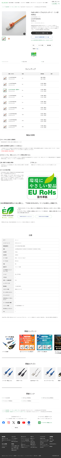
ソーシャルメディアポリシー (29, 455)
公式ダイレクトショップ (44, 441)
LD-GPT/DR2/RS (12, 83)
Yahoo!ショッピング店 (43, 444)
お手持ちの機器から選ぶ (15, 445)
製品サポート (32, 438)
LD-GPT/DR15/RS (13, 113)
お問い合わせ (32, 441)
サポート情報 (45, 2)
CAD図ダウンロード (24, 447)
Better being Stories (14, 441)
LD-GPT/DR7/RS (12, 101)
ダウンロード (33, 2)
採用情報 (51, 441)
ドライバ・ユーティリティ (25, 438)
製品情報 (7, 6)
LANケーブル (17, 6)
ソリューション (4, 445)
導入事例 (3, 447)
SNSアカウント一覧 (4, 455)
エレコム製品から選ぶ (15, 447)
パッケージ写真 (40, 45)
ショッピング (39, 2)
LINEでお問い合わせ (33, 447)
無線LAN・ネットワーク (14, 411)
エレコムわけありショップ (44, 445)
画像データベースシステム (25, 445)
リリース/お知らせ (14, 438)
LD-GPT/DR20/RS (13, 119)
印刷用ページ (35, 48)
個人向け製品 (11, 2)
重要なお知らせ (33, 444)
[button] (13, 436)
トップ (3, 6)
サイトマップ (10, 455)
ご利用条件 (14, 455)
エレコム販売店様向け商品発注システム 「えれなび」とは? (41, 40)
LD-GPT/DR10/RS (13, 107)
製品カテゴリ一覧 (5, 438)
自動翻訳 (40, 455)
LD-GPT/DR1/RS (12, 77)
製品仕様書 (49, 45)
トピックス (22, 2)
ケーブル (11, 6)
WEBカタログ (23, 444)
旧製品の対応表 (13, 450)
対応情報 (27, 2)
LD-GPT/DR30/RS (13, 125)
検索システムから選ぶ (15, 448)
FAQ (33, 45)
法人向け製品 (17, 2)
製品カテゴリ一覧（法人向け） (6, 441)
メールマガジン (33, 445)
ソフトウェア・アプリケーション (25, 442)
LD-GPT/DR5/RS (12, 95)
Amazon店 (41, 447)
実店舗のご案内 (42, 438)
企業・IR (51, 438)
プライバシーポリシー (21, 455)
